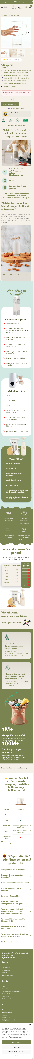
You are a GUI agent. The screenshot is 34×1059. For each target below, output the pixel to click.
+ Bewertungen (15, 59)
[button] (30, 1025)
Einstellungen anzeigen (16, 1052)
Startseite (4, 15)
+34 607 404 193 (9, 957)
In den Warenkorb (9, 104)
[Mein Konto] (25, 7)
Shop (10, 15)
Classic (20, 809)
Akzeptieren (16, 1042)
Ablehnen (16, 1047)
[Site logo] (16, 7)
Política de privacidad (16, 1055)
